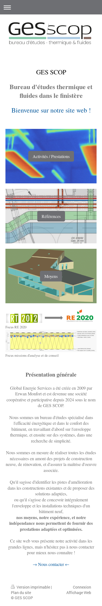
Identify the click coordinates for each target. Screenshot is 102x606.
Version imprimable (33, 587)
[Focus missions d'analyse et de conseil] (51, 341)
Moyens (51, 276)
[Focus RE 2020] (51, 316)
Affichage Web (78, 592)
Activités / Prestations (51, 156)
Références (51, 216)
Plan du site (21, 592)
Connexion (82, 587)
